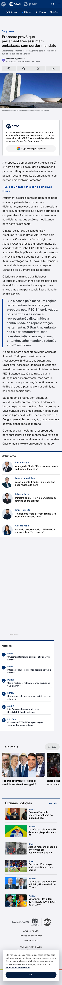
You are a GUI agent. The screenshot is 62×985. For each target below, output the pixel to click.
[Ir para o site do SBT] (47, 922)
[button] (23, 772)
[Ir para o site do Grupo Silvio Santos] (26, 922)
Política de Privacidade (18, 967)
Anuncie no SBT (31, 931)
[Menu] (59, 4)
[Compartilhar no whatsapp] (9, 68)
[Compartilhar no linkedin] (53, 68)
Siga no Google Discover (33, 148)
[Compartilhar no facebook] (24, 68)
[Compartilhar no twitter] (38, 68)
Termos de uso (31, 940)
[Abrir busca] (53, 4)
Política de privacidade (31, 935)
